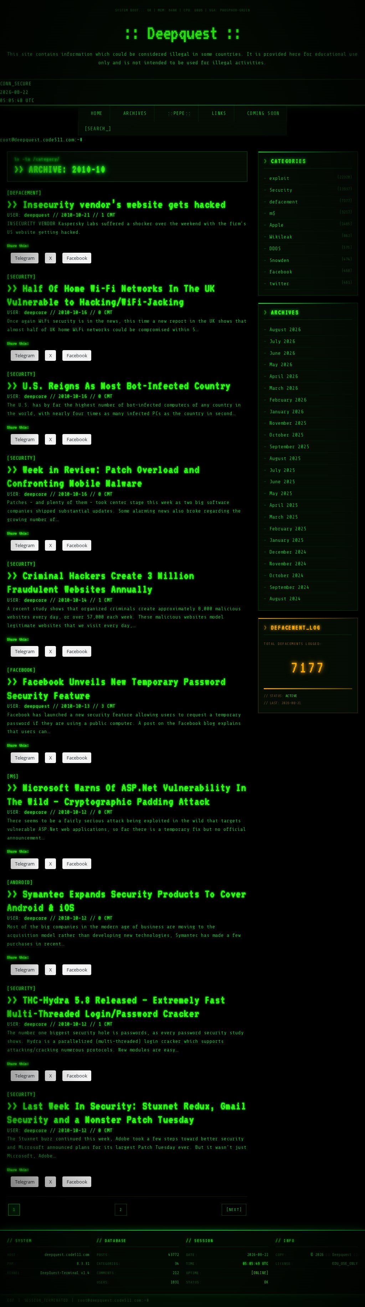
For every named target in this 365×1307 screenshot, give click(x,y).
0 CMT (105, 312)
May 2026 (280, 364)
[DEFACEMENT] (24, 193)
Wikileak (280, 236)
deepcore (37, 312)
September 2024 (289, 587)
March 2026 (283, 388)
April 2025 (283, 505)
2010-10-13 (75, 706)
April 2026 (283, 376)
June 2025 (282, 481)
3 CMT (108, 706)
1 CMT (108, 215)
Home (97, 113)
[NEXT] (234, 1209)
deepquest (38, 215)
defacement (283, 202)
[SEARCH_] (98, 128)
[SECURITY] (21, 276)
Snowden (279, 260)
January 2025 (286, 540)
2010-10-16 (72, 312)
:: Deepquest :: (182, 33)
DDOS (275, 248)
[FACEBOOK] (21, 670)
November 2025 (288, 423)
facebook (280, 271)
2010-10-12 (72, 812)
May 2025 (280, 493)
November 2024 (288, 563)
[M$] (13, 776)
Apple (276, 225)
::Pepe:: (179, 113)
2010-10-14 (72, 600)
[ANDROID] (20, 882)
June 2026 (282, 353)
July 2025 (282, 470)
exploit (279, 178)
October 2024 (286, 575)
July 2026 (282, 341)
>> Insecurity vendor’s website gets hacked (116, 204)
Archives (135, 113)
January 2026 (286, 411)
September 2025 (289, 446)
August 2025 (285, 458)
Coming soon (263, 113)
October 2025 (286, 435)
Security (280, 190)
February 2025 (288, 528)
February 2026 (288, 400)
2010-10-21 (75, 215)
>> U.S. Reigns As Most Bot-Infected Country (119, 385)
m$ (272, 213)
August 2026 (285, 329)
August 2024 (285, 598)
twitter (279, 283)
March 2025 (283, 517)
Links (219, 113)
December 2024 (288, 552)
